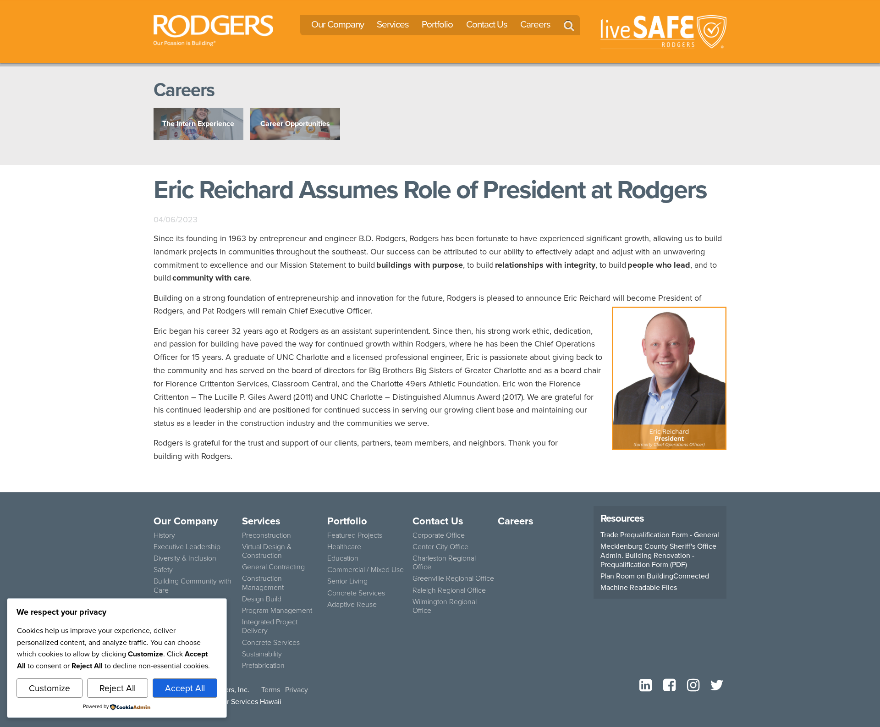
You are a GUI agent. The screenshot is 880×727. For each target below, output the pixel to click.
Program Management (277, 610)
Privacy (296, 689)
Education (342, 558)
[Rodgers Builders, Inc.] (213, 29)
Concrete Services (271, 642)
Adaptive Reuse (352, 604)
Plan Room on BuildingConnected (654, 575)
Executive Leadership (187, 546)
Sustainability (262, 654)
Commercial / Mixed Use (365, 569)
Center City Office (440, 546)
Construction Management (263, 582)
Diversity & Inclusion (185, 558)
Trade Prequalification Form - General (659, 534)
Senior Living (347, 581)
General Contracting (273, 567)
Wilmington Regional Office (444, 605)
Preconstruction (266, 535)
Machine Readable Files (638, 587)
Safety (163, 569)
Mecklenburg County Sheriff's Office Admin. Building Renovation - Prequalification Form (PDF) (658, 555)
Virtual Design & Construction (267, 550)
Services (393, 24)
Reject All (117, 688)
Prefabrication (263, 665)
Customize (49, 688)
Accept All (185, 688)
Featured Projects (354, 535)
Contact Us (486, 24)
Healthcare (344, 546)
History (164, 535)
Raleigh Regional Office (449, 590)
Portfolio (437, 24)
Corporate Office (438, 535)
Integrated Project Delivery (269, 626)
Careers (535, 24)
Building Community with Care (192, 585)
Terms (270, 689)
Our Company (337, 24)
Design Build (261, 599)
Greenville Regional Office (453, 578)
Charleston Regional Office (444, 562)
